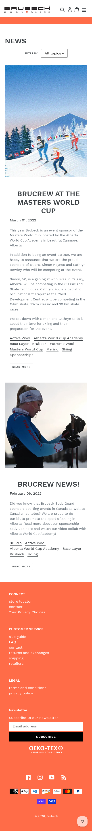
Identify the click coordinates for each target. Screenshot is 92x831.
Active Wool (20, 338)
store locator (20, 601)
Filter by (31, 53)
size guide (17, 637)
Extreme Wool (62, 344)
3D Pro (16, 543)
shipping (16, 658)
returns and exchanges (29, 653)
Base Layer (19, 344)
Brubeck (39, 344)
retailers (16, 663)
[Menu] (84, 9)
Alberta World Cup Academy (58, 338)
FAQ (12, 642)
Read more (21, 367)
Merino (52, 349)
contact (16, 607)
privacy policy (21, 693)
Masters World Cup (26, 349)
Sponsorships (21, 355)
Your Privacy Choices (27, 612)
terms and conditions (27, 688)
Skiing (67, 349)
